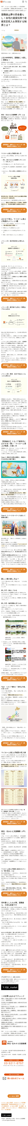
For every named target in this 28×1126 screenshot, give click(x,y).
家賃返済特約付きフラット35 (16, 1104)
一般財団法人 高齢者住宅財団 (14, 874)
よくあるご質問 (14, 1106)
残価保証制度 (4, 1104)
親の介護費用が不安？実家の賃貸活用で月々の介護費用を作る (14, 1027)
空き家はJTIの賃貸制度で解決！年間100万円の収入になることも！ (14, 1003)
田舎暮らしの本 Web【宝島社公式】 (15, 665)
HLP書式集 (8, 1109)
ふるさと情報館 (7, 615)
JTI (2, 836)
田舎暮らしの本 (7, 642)
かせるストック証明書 (19, 1102)
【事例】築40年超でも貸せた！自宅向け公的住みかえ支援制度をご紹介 (14, 1019)
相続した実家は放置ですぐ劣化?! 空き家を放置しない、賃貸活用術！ (13, 999)
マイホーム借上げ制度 (7, 1102)
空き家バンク (6, 668)
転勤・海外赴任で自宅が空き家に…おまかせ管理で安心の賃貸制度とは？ (14, 1015)
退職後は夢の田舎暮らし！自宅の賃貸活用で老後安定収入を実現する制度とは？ (14, 1023)
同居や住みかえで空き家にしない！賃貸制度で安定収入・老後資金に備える (14, 1007)
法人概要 (21, 1106)
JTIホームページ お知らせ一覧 (9, 818)
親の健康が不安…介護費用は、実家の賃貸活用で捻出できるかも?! (14, 1011)
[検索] (26, 1)
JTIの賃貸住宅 (5, 1106)
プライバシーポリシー (11, 1108)
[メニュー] (23, 1)
